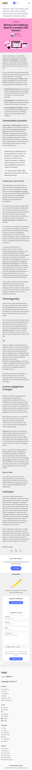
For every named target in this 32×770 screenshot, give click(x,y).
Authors (24, 16)
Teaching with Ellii (7, 16)
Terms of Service (22, 653)
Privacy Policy (12, 653)
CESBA (12, 80)
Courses (12, 11)
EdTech (17, 11)
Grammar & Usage (7, 13)
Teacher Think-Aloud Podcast (20, 13)
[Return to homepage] (4, 3)
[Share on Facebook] (11, 551)
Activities (12, 8)
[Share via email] (20, 551)
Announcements (19, 8)
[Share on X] (16, 551)
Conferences (6, 11)
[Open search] (29, 3)
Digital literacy (6, 431)
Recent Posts (6, 8)
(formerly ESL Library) (17, 765)
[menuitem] (16, 689)
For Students (22, 11)
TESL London (14, 78)
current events (18, 483)
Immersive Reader (14, 361)
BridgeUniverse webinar (21, 191)
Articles (26, 8)
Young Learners (17, 16)
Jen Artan (17, 34)
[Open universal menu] (16, 3)
